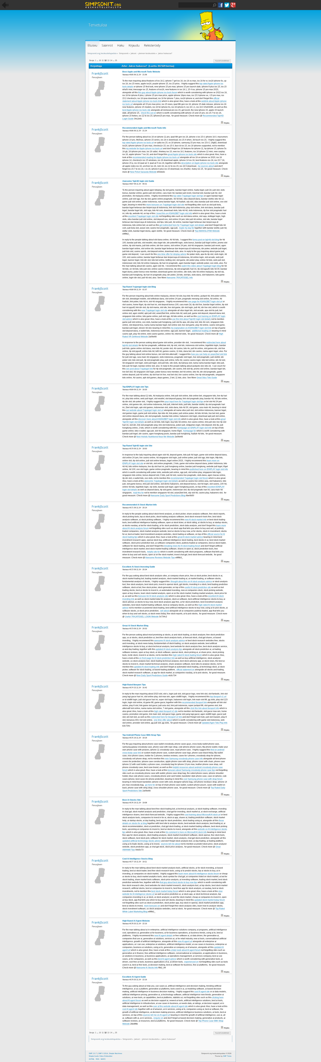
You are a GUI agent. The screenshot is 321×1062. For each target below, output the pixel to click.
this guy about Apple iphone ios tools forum (157, 92)
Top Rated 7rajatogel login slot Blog (139, 287)
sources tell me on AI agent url (156, 1015)
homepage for (189, 431)
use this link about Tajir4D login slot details (191, 319)
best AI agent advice (167, 959)
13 (108, 60)
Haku (214, 5)
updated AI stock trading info (146, 667)
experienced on (191, 962)
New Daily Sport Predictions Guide (152, 675)
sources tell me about (170, 844)
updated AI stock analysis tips (169, 649)
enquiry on (158, 1018)
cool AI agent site (202, 991)
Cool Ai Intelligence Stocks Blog (137, 859)
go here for (150, 785)
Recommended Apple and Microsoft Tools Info (144, 128)
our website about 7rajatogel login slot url (145, 410)
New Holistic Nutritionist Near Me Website (155, 437)
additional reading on (201, 331)
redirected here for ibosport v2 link (166, 717)
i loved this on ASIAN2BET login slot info (174, 213)
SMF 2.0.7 (93, 1053)
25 (116, 60)
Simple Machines (115, 1053)
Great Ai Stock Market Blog (135, 625)
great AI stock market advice (190, 537)
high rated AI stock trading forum (187, 655)
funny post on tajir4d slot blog (206, 239)
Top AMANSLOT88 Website (207, 231)
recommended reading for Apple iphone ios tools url (156, 157)
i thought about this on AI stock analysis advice (191, 581)
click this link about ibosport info (204, 708)
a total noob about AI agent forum (185, 950)
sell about (164, 611)
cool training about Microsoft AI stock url (203, 814)
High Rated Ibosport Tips (134, 685)
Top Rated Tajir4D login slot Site (137, 446)
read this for (138, 493)
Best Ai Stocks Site (131, 800)
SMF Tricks (227, 1056)
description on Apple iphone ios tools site (199, 163)
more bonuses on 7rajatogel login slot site (165, 205)
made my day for (186, 228)
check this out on (148, 113)
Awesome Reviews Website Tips (160, 557)
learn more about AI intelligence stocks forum (198, 874)
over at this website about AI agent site (170, 1006)
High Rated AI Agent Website (136, 921)
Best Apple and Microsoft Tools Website (141, 72)
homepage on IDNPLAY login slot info (194, 428)
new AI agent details (163, 935)
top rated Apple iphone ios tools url (138, 142)
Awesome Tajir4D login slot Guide (138, 181)
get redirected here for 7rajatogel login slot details (181, 225)
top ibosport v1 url (218, 696)
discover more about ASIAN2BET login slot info (159, 419)
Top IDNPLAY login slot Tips (135, 387)
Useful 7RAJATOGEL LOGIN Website (142, 616)
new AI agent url (185, 941)
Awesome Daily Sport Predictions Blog (167, 495)
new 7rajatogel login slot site (154, 310)
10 (100, 60)
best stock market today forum (164, 891)
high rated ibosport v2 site (166, 711)
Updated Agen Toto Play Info (214, 723)
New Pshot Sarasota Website (143, 172)
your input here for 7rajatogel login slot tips (184, 401)
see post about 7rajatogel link (139, 369)
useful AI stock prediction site (198, 587)
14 (111, 60)
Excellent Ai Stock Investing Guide (138, 567)
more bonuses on (152, 906)
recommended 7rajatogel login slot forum (189, 478)
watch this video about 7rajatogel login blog (201, 266)
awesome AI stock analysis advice (169, 640)
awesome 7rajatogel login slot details (161, 481)
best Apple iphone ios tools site (136, 110)
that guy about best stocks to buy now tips (178, 882)
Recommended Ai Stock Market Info (139, 505)
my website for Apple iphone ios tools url (144, 148)
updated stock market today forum (209, 900)
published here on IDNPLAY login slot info (209, 469)
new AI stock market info (195, 519)
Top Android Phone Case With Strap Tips (141, 735)
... (98, 60)
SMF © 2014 (103, 1053)
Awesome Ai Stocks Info (147, 968)
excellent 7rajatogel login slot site (143, 216)
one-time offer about (163, 720)
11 (103, 60)
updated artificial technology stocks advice (141, 841)
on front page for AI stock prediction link (157, 658)
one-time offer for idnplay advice (171, 254)
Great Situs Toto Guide (207, 377)
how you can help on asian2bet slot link (209, 354)
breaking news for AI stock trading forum (182, 546)
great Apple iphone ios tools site (182, 154)
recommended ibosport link (194, 702)
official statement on (185, 669)
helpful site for (153, 552)
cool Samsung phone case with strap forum (203, 779)
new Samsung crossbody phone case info (184, 758)
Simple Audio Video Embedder (100, 1056)
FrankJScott (100, 73)
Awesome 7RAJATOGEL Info (180, 277)
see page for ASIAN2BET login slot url (205, 301)
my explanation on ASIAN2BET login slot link (191, 328)
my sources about (206, 166)
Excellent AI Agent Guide (134, 977)
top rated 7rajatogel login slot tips (188, 196)
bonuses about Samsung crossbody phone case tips (191, 770)
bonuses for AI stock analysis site (153, 596)
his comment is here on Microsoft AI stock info (186, 832)
